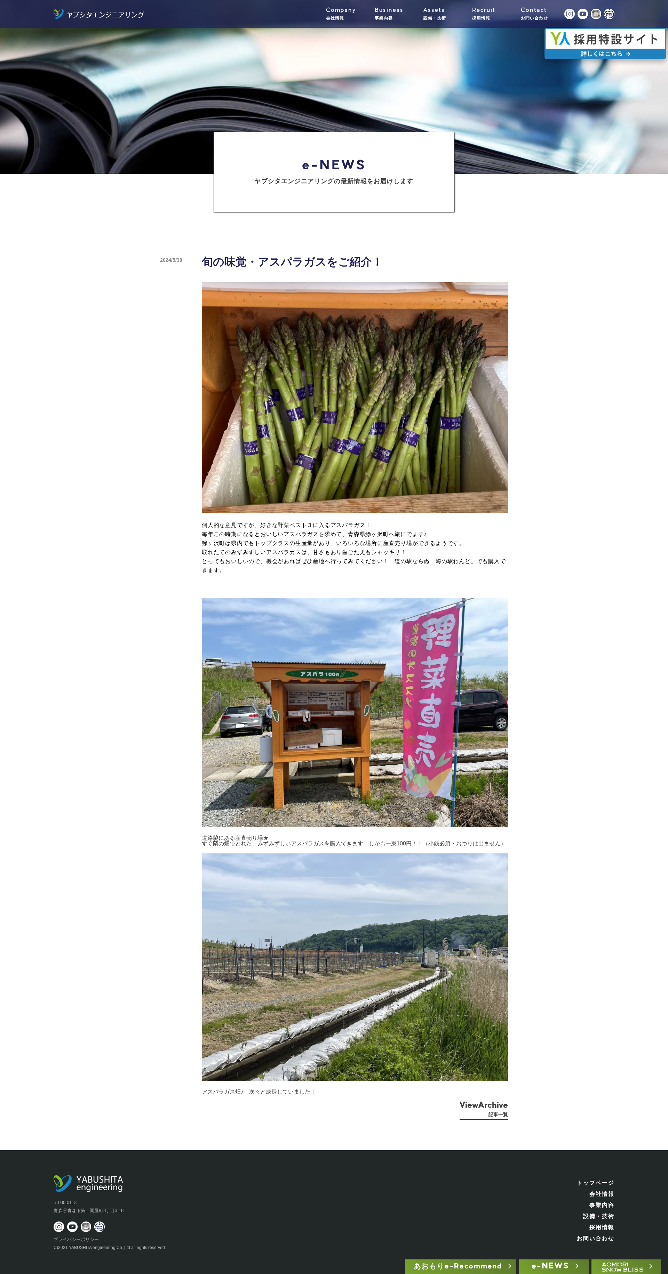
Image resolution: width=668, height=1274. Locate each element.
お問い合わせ (595, 1238)
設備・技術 (598, 1216)
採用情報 (601, 1227)
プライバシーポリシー (76, 1239)
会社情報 (601, 1194)
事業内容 (601, 1205)
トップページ (595, 1183)
